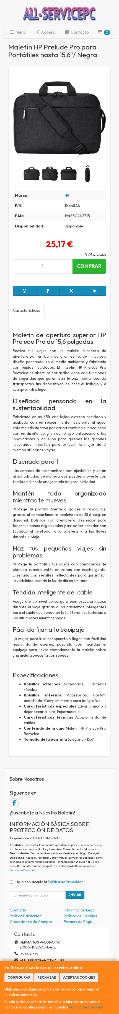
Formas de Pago (78, 921)
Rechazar (46, 977)
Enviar (74, 895)
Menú (20, 32)
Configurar (18, 977)
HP (66, 195)
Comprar (89, 266)
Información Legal (79, 910)
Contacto (79, 32)
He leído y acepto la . (49, 881)
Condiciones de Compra (31, 921)
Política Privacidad (26, 915)
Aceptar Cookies (79, 977)
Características (26, 310)
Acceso (47, 32)
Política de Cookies (85, 1007)
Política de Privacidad (23, 870)
